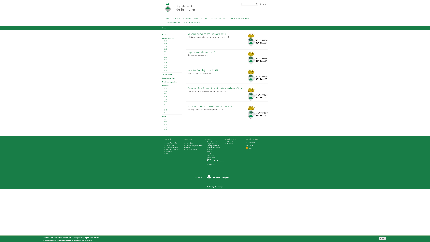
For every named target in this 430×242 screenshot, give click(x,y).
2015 (165, 70)
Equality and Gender (219, 19)
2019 (165, 60)
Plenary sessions (168, 38)
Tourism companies (213, 148)
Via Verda (210, 149)
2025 (165, 43)
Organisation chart (168, 78)
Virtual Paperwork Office (239, 19)
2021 (165, 54)
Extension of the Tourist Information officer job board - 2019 (215, 88)
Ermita (209, 153)
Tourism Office (211, 165)
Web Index (230, 142)
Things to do (211, 157)
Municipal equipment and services (193, 147)
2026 (165, 41)
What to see (211, 155)
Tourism (204, 19)
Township (186, 19)
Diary (196, 19)
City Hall (176, 19)
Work (164, 116)
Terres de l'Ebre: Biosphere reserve (214, 162)
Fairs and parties (191, 149)
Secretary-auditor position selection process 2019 (210, 106)
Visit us (209, 151)
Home (168, 19)
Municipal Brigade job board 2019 (203, 70)
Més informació (87, 240)
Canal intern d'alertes (192, 23)
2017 (165, 65)
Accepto (382, 238)
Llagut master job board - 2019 (201, 52)
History (188, 142)
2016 (165, 68)
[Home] (167, 13)
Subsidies (165, 86)
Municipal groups (168, 35)
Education (189, 144)
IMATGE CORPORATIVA (173, 23)
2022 (165, 52)
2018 (165, 62)
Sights (209, 159)
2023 (165, 49)
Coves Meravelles (212, 142)
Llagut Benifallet (212, 144)
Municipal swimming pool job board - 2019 (207, 34)
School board (167, 74)
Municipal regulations (169, 82)
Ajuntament (185, 7)
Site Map (230, 144)
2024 (165, 46)
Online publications (213, 146)
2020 (165, 57)
